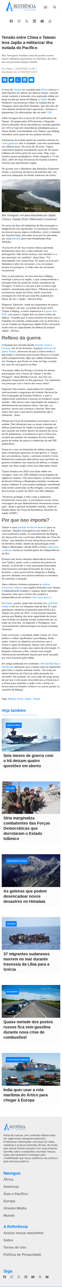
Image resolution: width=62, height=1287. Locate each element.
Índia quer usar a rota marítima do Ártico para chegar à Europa (25, 1095)
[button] (45, 7)
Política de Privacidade (22, 1254)
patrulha (16, 238)
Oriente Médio (15, 1208)
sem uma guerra (42, 597)
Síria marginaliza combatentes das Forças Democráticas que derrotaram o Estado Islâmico (26, 828)
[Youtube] (33, 1277)
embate (8, 603)
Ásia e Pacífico (15, 1194)
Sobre (8, 1240)
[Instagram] (19, 21)
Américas (11, 1187)
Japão (43, 99)
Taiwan (17, 89)
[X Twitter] (26, 21)
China (44, 89)
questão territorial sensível (32, 527)
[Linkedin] (34, 21)
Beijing (12, 698)
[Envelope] (42, 21)
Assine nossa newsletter (23, 1233)
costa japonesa (10, 143)
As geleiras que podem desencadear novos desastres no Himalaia (25, 896)
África (8, 1179)
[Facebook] (11, 21)
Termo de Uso (14, 1247)
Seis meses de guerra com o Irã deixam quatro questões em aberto (28, 760)
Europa (9, 1201)
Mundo (9, 1215)
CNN (49, 112)
